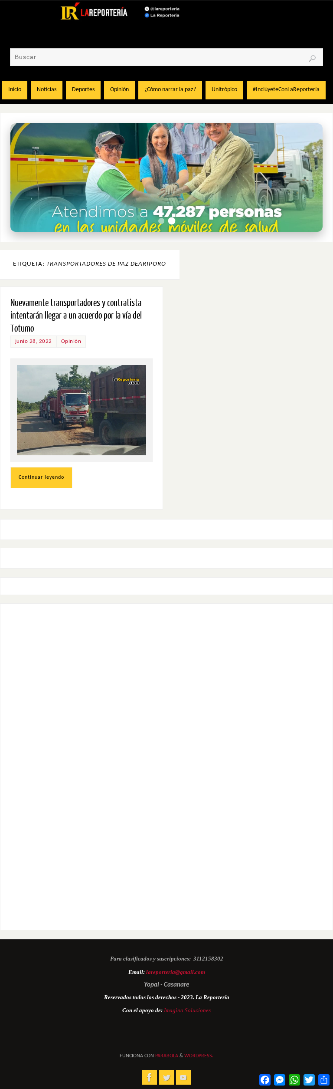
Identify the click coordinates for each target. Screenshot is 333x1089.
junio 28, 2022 (33, 341)
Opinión (71, 341)
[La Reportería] (149, 1077)
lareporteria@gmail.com (175, 972)
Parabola (166, 1056)
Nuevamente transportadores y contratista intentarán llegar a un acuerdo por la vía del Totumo (76, 316)
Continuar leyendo (41, 477)
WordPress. (198, 1056)
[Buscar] (312, 58)
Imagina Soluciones (187, 1010)
